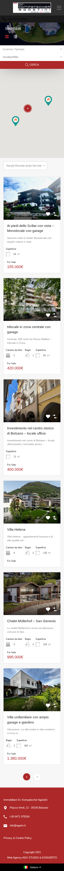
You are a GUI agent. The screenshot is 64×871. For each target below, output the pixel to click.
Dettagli (32, 211)
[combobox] (32, 49)
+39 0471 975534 (17, 19)
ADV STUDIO (30, 857)
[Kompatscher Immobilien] (32, 11)
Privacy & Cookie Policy (18, 837)
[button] (52, 105)
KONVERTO (49, 857)
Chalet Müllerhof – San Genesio (31, 621)
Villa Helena (16, 529)
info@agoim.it (18, 825)
